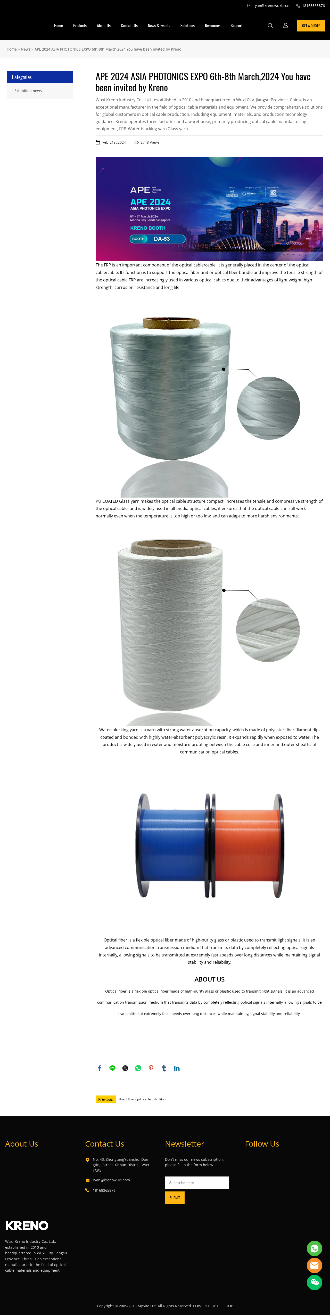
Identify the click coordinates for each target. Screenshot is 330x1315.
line (112, 1068)
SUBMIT (175, 1197)
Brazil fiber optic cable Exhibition (142, 1099)
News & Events (159, 25)
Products (80, 25)
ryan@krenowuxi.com (111, 1180)
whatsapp (138, 1068)
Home (58, 25)
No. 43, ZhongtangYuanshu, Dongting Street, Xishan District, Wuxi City (121, 1165)
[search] (270, 26)
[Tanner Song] (314, 1248)
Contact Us (129, 25)
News (25, 49)
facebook (99, 1068)
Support (237, 25)
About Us (104, 25)
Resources (212, 25)
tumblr (164, 1068)
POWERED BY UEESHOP (213, 1305)
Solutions (187, 25)
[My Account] (285, 25)
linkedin (177, 1068)
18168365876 (104, 1190)
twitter (125, 1068)
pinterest (151, 1068)
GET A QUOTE (311, 25)
